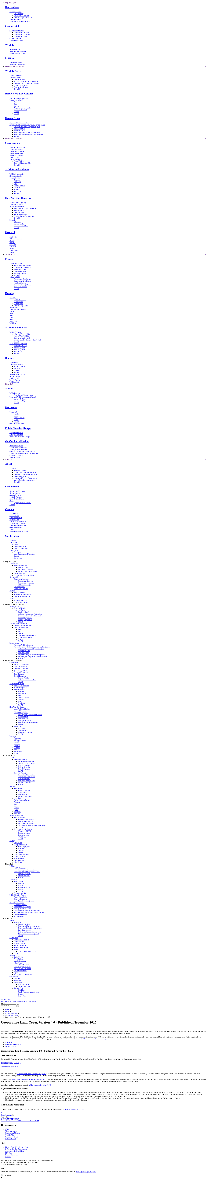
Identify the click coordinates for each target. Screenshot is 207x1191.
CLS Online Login (20, 36)
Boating (9, 358)
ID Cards (17, 368)
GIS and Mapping (15, 239)
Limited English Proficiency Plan (16, 1147)
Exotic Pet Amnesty (16, 204)
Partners (12, 505)
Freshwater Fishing (16, 263)
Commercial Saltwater (21, 32)
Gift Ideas (17, 552)
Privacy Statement (11, 1155)
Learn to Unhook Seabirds (18, 98)
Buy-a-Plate (18, 558)
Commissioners (14, 493)
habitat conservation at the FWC (40, 1085)
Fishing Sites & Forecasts (18, 448)
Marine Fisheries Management (24, 480)
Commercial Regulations (22, 267)
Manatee (17, 188)
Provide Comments (20, 287)
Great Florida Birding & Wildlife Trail (22, 451)
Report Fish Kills (19, 129)
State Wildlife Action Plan (22, 163)
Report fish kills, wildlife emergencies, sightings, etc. (27, 125)
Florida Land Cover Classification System (95, 1039)
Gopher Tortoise (19, 186)
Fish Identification (20, 269)
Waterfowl (13, 321)
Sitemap (8, 1157)
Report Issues (12, 118)
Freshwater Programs (16, 151)
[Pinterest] (18, 1119)
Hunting (9, 293)
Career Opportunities (21, 548)
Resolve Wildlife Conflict (19, 93)
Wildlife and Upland (12, 1015)
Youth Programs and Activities (24, 554)
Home (7, 1009)
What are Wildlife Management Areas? (22, 397)
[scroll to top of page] (1, 1113)
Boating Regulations (21, 87)
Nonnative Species (15, 176)
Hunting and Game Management (25, 472)
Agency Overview (15, 495)
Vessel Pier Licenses (16, 40)
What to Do (18, 351)
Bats (15, 104)
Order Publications (15, 527)
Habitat (11, 241)
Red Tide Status (19, 131)
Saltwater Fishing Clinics (22, 285)
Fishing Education (20, 271)
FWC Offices (14, 516)
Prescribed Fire (19, 212)
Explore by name (19, 348)
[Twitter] (6, 1119)
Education (12, 220)
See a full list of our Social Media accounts (15, 1121)
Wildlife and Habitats (17, 169)
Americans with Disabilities (14, 1151)
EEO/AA (8, 1153)
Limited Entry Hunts (21, 306)
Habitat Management (16, 206)
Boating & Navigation (17, 64)
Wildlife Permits (14, 49)
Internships (13, 542)
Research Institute (20, 470)
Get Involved (12, 535)
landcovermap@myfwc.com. (74, 1109)
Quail (11, 319)
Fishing (9, 259)
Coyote (16, 106)
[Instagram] (2, 1119)
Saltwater (12, 247)
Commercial (12, 26)
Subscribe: (33, 1121)
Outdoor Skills (19, 224)
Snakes (16, 112)
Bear (15, 102)
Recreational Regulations (22, 265)
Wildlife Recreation (16, 327)
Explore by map (19, 350)
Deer (11, 313)
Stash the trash (14, 157)
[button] (10, 3)
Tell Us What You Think (17, 522)
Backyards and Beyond (22, 338)
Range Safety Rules (16, 433)
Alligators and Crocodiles (22, 108)
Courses (16, 370)
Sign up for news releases (22, 503)
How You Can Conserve (18, 198)
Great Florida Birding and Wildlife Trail (27, 340)
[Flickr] (12, 1119)
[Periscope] (14, 1119)
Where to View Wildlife (22, 334)
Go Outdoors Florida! (17, 441)
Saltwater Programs (16, 153)
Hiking (16, 420)
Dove (11, 315)
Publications (13, 250)
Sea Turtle (17, 191)
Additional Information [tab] (13, 1044)
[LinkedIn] (16, 1119)
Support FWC (14, 550)
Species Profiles (14, 178)
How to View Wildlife (21, 336)
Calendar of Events (16, 455)
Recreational (12, 7)
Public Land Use (15, 19)
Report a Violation (15, 75)
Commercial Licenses (16, 31)
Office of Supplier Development (16, 1149)
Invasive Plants (19, 210)
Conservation (12, 143)
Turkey (11, 317)
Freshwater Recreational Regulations (26, 83)
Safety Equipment (20, 366)
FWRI (7, 1011)
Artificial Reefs (14, 457)
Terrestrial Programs (16, 155)
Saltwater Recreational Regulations (26, 81)
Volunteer (12, 540)
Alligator (17, 180)
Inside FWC (13, 468)
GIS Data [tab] (8, 1042)
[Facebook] (4, 1119)
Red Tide (12, 245)
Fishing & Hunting (15, 12)
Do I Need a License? (21, 16)
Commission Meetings (17, 491)
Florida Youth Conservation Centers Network (24, 453)
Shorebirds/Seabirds (20, 110)
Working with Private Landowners (25, 208)
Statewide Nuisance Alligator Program (27, 127)
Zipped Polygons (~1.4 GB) (10, 1063)
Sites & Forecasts (20, 273)
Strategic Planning (15, 497)
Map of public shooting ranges (19, 437)
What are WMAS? (20, 346)
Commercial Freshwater (22, 34)
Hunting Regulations (21, 85)
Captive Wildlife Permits (17, 53)
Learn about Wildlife (21, 226)
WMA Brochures (20, 300)
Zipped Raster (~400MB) (9, 1066)
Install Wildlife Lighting (17, 202)
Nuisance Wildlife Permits (18, 51)
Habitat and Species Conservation (25, 478)
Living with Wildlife (16, 100)
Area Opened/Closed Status (23, 395)
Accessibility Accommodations (20, 21)
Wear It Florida (14, 380)
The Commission (11, 1131)
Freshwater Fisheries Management (25, 474)
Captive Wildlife (19, 79)
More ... (9, 57)
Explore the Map (19, 401)
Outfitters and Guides (16, 424)
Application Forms (15, 62)
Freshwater (13, 237)
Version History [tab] (10, 1046)
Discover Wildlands (16, 446)
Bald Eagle (17, 182)
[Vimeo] (10, 1119)
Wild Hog (12, 323)
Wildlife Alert (13, 70)
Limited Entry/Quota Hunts (23, 18)
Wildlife (9, 45)
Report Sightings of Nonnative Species (27, 132)
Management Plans (20, 214)
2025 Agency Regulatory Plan (86, 1172)
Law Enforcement (20, 476)
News (11, 501)
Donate (16, 556)
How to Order (18, 14)
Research (10, 232)
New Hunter (13, 307)
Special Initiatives (15, 159)
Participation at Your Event (18, 531)
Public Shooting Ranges (17, 309)
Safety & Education (16, 364)
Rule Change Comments (17, 523)
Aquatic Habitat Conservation (24, 216)
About (11, 252)
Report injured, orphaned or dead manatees (28, 134)
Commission (12, 486)
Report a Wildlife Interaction (19, 123)
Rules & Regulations (16, 499)
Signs (11, 529)
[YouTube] (8, 1119)
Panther (16, 189)
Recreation (11, 407)
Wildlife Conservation (16, 174)
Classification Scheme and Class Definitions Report (28, 1079)
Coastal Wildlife (19, 161)
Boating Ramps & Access (18, 449)
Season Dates (18, 302)
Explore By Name (20, 399)
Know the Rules (15, 77)
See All (16, 89)
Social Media (13, 514)
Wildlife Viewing (15, 332)
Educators (17, 222)
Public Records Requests (17, 525)
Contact (9, 509)
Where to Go (13, 412)
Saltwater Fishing (15, 277)
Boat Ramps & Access (17, 374)
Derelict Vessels (14, 376)
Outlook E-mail (10, 1139)
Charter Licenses (15, 38)
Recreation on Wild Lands (18, 344)
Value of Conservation (17, 147)
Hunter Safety (18, 304)
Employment (13, 544)
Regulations (13, 298)
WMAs (9, 388)
